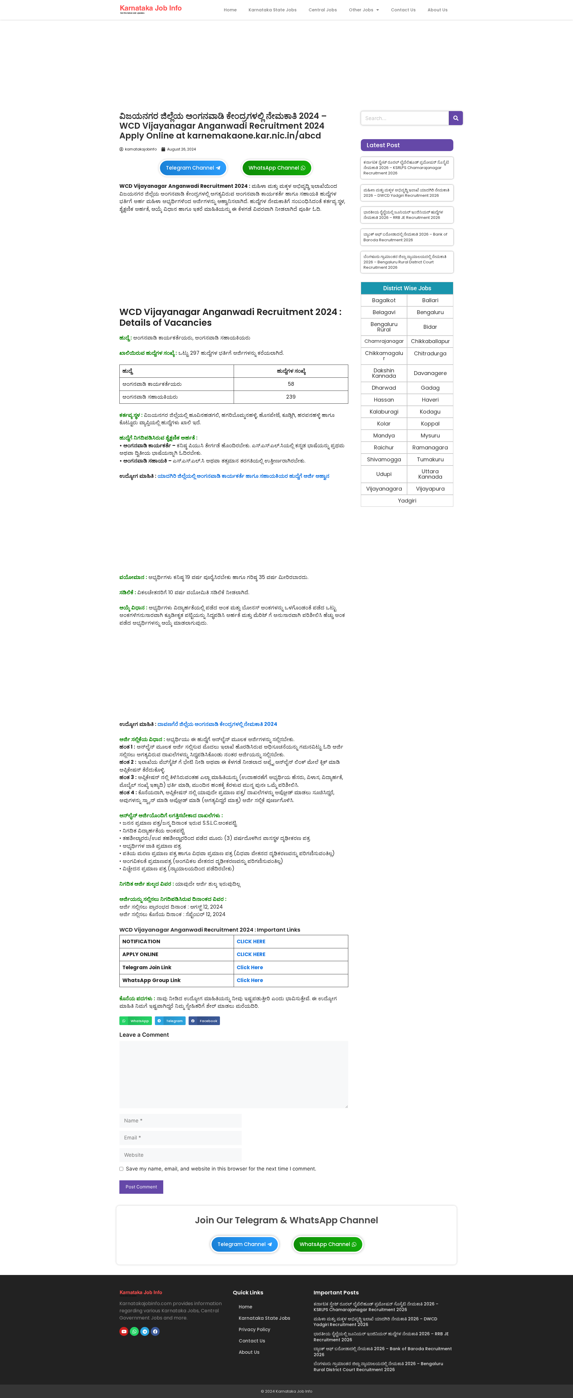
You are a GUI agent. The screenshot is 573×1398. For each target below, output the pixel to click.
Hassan (384, 399)
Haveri (430, 399)
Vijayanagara (384, 488)
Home (230, 10)
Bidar (430, 327)
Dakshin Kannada (384, 373)
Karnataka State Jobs (273, 10)
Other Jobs (361, 10)
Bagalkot (384, 300)
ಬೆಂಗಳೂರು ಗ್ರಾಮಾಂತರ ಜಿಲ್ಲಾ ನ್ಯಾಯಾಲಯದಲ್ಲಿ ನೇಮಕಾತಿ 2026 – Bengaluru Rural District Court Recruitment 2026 (404, 262)
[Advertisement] (286, 64)
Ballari (430, 300)
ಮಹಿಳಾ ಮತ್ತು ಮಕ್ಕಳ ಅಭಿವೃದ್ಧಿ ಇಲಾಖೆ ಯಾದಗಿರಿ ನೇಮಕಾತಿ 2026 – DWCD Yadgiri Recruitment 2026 (406, 192)
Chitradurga (430, 353)
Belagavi (384, 312)
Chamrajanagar (384, 341)
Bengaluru (430, 312)
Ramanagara (430, 447)
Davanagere (430, 373)
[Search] (456, 118)
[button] (135, 1020)
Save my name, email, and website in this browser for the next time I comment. (221, 1169)
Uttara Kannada (430, 474)
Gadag (430, 387)
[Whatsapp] (134, 1331)
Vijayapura (430, 488)
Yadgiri (407, 500)
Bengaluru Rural (384, 326)
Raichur (384, 447)
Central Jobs (323, 10)
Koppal (430, 423)
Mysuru (430, 435)
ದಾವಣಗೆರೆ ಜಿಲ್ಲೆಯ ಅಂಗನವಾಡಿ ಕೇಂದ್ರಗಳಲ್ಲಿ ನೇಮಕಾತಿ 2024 (217, 724)
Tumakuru (430, 459)
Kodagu (430, 411)
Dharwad (384, 387)
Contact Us (403, 10)
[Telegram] (144, 1331)
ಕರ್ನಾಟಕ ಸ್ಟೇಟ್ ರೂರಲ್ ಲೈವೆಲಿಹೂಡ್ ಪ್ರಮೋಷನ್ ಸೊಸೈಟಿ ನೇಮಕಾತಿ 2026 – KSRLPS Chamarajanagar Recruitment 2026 (406, 167)
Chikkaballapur (430, 341)
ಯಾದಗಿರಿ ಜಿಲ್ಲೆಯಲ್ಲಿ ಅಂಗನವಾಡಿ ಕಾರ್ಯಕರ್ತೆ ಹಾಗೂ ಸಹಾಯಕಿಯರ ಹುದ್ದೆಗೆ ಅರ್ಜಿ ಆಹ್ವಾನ (243, 476)
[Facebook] (155, 1331)
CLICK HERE (251, 941)
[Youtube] (123, 1331)
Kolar (384, 423)
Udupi (384, 474)
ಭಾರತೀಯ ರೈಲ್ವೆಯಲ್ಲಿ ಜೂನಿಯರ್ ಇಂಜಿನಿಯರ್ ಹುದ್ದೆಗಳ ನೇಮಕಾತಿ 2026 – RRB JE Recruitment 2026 (403, 214)
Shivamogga (384, 459)
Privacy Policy (254, 1329)
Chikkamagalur (384, 356)
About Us (438, 10)
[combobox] (405, 118)
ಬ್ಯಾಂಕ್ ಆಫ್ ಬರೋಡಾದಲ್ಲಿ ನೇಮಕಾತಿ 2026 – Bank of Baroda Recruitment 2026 (405, 236)
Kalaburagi (384, 411)
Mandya (384, 435)
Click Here (250, 967)
